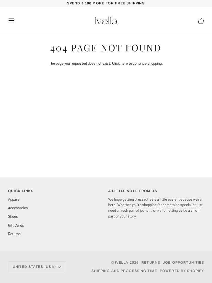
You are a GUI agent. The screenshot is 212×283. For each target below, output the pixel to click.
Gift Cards (16, 225)
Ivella (122, 262)
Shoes (13, 216)
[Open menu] (16, 20)
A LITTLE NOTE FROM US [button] (132, 191)
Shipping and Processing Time (124, 271)
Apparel (14, 199)
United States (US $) (34, 267)
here (124, 63)
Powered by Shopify (182, 271)
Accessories (18, 207)
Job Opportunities (183, 262)
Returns (14, 233)
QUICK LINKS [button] (20, 191)
